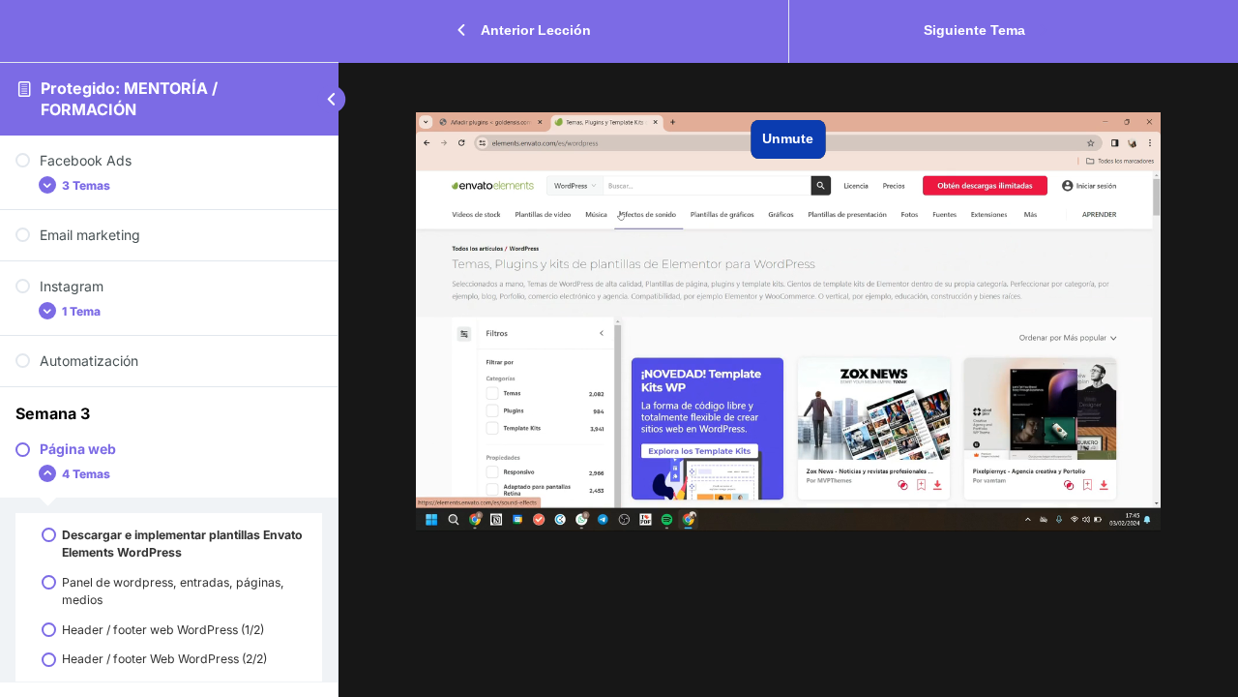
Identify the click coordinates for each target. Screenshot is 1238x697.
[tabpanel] (788, 321)
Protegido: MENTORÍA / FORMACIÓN (129, 98)
